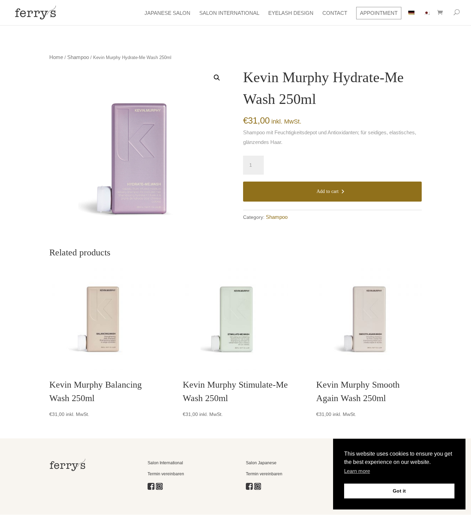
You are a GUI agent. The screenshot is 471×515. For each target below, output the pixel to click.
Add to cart (328, 191)
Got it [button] (399, 491)
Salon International (229, 13)
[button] (217, 77)
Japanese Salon (167, 13)
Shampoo (78, 57)
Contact (334, 13)
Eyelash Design (290, 13)
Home (56, 57)
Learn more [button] (357, 471)
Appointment (379, 13)
